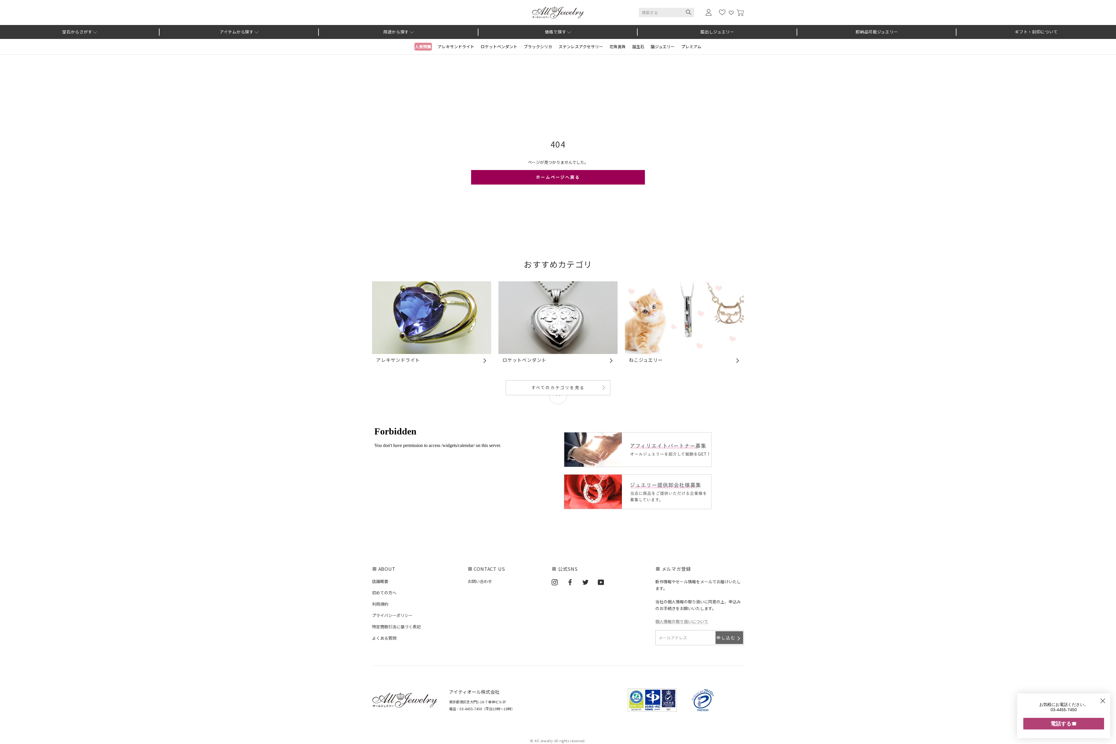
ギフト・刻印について (1036, 32)
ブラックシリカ (538, 46)
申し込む (726, 638)
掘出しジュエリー (717, 32)
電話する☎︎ (1064, 723)
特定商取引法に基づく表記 (396, 626)
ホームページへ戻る (558, 177)
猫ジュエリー (663, 46)
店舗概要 (380, 581)
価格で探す (555, 32)
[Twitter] (585, 581)
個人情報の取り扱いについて (681, 621)
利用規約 (380, 604)
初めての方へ (384, 592)
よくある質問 (384, 638)
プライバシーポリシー (392, 615)
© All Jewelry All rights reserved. (558, 740)
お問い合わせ (480, 581)
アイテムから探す (237, 32)
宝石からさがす (77, 32)
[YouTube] (601, 581)
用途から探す (396, 32)
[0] (740, 12)
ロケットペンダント (499, 46)
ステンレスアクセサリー (581, 46)
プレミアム (691, 46)
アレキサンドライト (456, 46)
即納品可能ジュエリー (877, 32)
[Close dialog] (1103, 701)
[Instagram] (555, 581)
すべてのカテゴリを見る (558, 387)
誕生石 (638, 46)
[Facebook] (570, 581)
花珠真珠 (617, 46)
